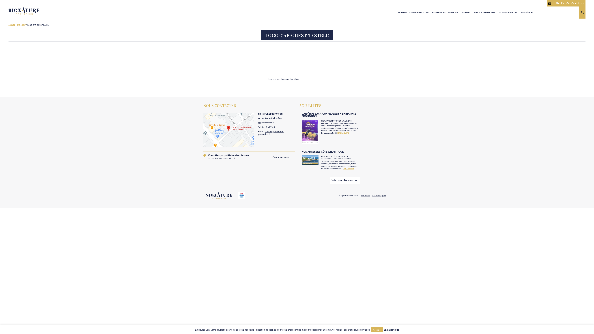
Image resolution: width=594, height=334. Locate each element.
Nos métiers (527, 12)
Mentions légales (379, 196)
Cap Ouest (21, 25)
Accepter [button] (377, 329)
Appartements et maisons (445, 12)
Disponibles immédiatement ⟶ (413, 12)
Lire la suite (343, 133)
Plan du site (365, 196)
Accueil (12, 25)
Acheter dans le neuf (485, 12)
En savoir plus (391, 329)
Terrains (465, 12)
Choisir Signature (508, 12)
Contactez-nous (281, 157)
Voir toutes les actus (342, 180)
